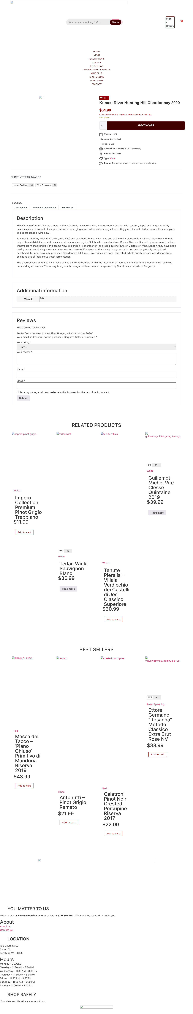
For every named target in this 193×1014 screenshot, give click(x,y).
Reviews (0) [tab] (67, 207)
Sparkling (159, 704)
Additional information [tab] (44, 207)
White (104, 98)
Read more (68, 588)
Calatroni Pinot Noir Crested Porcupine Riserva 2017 (115, 806)
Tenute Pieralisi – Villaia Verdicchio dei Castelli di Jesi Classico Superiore (116, 587)
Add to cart (145, 125)
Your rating (24, 342)
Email (21, 381)
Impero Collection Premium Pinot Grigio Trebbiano (28, 507)
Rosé (149, 704)
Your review (24, 352)
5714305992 (65, 915)
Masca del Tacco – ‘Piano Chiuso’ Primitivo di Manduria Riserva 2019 (27, 753)
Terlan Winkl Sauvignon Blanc (74, 568)
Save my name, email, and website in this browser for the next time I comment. (64, 392)
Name (21, 369)
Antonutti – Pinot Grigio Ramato (73, 802)
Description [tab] (21, 207)
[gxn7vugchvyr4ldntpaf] (49, 97)
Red (16, 730)
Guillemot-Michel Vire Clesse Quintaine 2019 (161, 487)
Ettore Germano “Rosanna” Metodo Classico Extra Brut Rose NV (160, 724)
